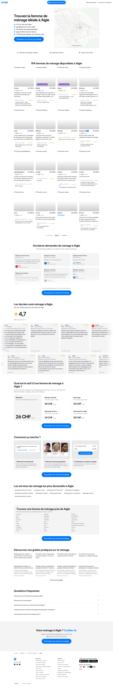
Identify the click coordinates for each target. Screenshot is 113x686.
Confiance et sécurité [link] (62, 664)
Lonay (45, 531)
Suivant (64, 235)
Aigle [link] (41, 653)
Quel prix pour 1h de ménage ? (23, 600)
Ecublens (18, 514)
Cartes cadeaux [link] (40, 672)
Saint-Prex (74, 518)
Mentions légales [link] (61, 674)
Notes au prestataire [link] (41, 676)
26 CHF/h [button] (19, 27)
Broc (17, 516)
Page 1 (56, 235)
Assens (18, 525)
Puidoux (46, 523)
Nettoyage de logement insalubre (24, 493)
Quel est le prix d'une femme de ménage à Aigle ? (28, 596)
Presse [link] (59, 668)
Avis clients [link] (38, 668)
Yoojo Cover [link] (60, 662)
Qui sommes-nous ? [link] (41, 678)
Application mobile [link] (40, 664)
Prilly (72, 529)
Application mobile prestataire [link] (43, 666)
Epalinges (46, 516)
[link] (84, 28)
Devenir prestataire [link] (41, 662)
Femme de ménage (32, 653)
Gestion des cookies (62, 676)
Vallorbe (46, 514)
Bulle (17, 518)
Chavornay (19, 529)
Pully (45, 525)
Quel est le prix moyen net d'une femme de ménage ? (29, 605)
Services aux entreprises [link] (63, 666)
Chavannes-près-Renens (77, 525)
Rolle (72, 521)
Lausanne (46, 518)
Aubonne (46, 527)
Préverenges (74, 516)
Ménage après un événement (72, 493)
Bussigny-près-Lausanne (77, 523)
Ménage (22, 653)
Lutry (45, 521)
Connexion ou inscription (105, 2)
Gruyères (18, 519)
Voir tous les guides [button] (56, 580)
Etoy (45, 529)
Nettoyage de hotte (88, 493)
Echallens (18, 527)
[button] (84, 28)
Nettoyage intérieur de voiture (23, 496)
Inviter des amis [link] (40, 670)
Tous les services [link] (26, 683)
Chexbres (46, 519)
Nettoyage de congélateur (72, 490)
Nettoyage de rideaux (56, 493)
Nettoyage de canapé (41, 493)
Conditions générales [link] (62, 670)
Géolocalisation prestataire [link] (42, 674)
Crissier (73, 527)
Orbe (17, 531)
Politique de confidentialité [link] (64, 672)
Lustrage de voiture (39, 490)
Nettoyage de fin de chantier (55, 490)
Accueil (16, 653)
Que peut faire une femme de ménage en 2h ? (27, 614)
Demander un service (58, 2)
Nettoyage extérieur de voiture (23, 490)
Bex (17, 521)
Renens (73, 531)
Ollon (17, 523)
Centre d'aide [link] (61, 660)
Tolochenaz (74, 519)
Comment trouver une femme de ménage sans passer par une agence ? (35, 609)
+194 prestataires (76, 45)
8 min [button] (18, 32)
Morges (73, 514)
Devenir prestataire (91, 2)
